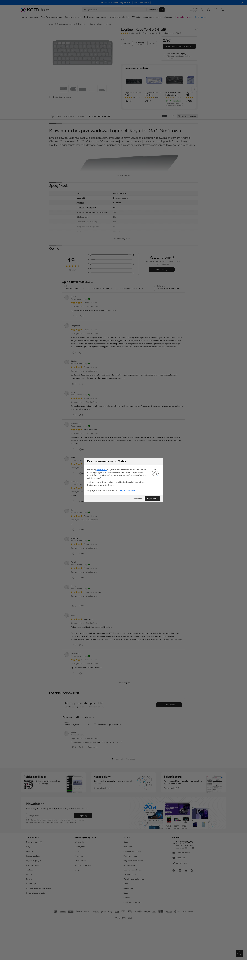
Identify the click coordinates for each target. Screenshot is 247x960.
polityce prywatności (127, 490)
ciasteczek (101, 469)
